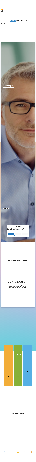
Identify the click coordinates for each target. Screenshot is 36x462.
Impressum (21, 235)
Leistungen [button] (22, 20)
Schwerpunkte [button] (18, 20)
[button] (28, 226)
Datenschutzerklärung (16, 235)
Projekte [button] (27, 20)
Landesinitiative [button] (13, 20)
